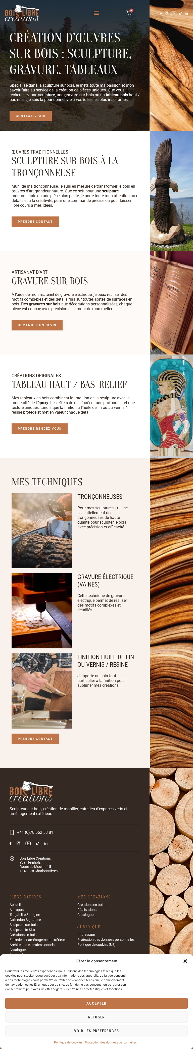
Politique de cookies (68, 1042)
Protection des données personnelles (111, 1042)
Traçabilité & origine (25, 915)
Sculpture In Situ (22, 930)
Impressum (86, 935)
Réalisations (86, 910)
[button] (185, 961)
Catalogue (18, 950)
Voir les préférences (96, 1031)
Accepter (96, 1003)
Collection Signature (25, 920)
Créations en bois (23, 935)
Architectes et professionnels (32, 945)
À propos (17, 910)
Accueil (15, 905)
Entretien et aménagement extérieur (37, 940)
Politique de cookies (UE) (96, 945)
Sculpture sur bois (23, 925)
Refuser (96, 1017)
